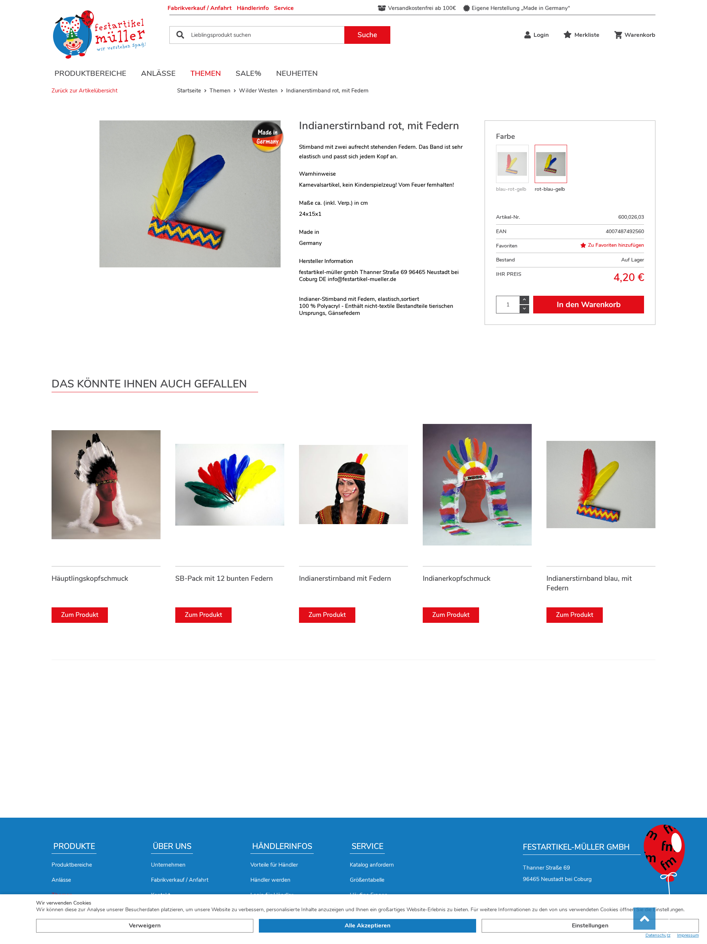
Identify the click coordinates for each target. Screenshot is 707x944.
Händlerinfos (282, 846)
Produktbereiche (90, 73)
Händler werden (270, 880)
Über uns (172, 846)
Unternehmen (168, 864)
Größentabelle (367, 880)
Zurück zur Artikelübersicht (84, 90)
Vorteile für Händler (274, 864)
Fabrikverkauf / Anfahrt (200, 8)
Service (284, 8)
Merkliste (586, 35)
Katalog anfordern (372, 864)
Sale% (248, 73)
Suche (367, 35)
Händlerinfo (253, 8)
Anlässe (158, 73)
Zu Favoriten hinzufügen (616, 245)
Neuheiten (297, 73)
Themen (205, 73)
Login (541, 35)
